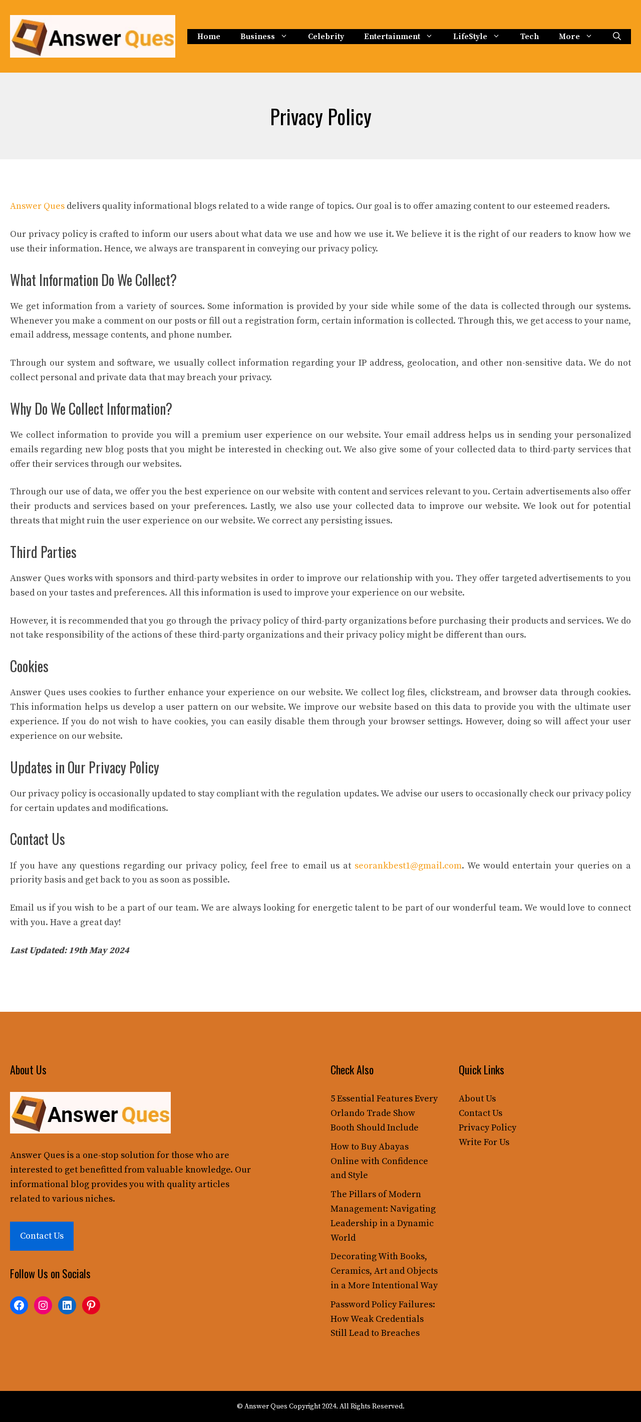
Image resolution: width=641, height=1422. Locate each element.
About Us (477, 1098)
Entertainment (392, 37)
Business (257, 37)
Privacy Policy (487, 1127)
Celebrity (326, 37)
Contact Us (42, 1236)
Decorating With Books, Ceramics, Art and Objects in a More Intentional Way (384, 1271)
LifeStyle (470, 37)
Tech (529, 37)
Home (208, 37)
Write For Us (484, 1142)
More (569, 37)
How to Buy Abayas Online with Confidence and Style (379, 1161)
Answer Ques (37, 206)
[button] (617, 36)
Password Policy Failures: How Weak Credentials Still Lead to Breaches (383, 1319)
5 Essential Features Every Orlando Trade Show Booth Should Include (384, 1113)
